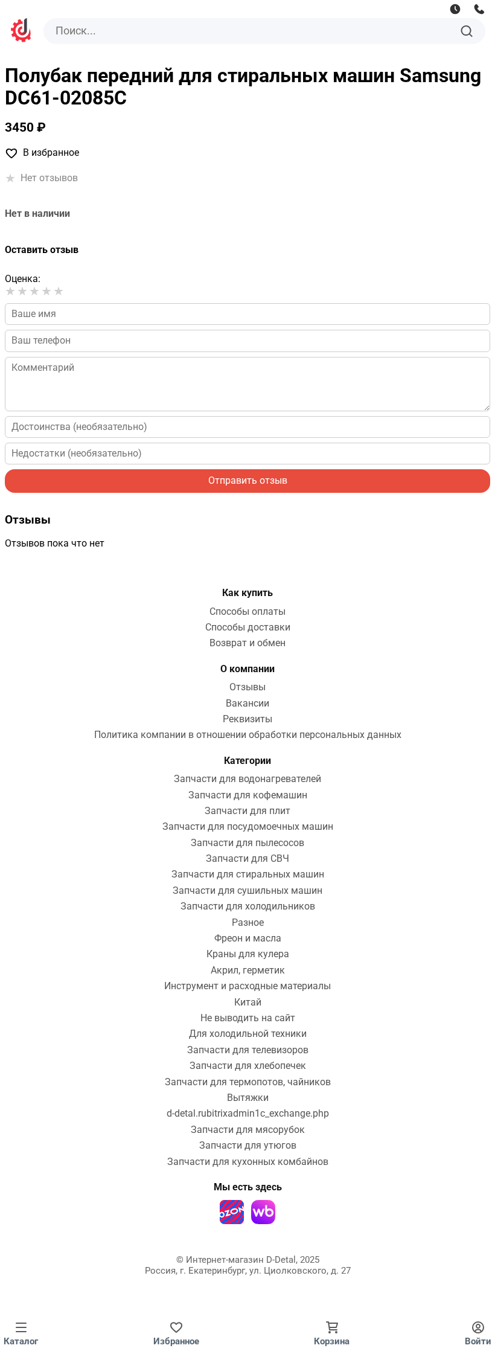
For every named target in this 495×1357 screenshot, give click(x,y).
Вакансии (247, 703)
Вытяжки (248, 1097)
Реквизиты (247, 719)
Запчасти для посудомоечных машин (247, 826)
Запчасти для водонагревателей (247, 779)
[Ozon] (232, 1212)
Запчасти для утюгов (247, 1145)
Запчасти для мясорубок (248, 1129)
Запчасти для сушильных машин (247, 890)
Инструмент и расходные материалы (247, 986)
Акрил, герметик (248, 970)
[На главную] (22, 31)
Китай (247, 1002)
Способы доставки (247, 627)
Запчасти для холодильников (247, 906)
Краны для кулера (247, 954)
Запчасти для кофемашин (247, 795)
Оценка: (22, 278)
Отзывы (247, 687)
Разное (248, 922)
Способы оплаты (247, 611)
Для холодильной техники (248, 1033)
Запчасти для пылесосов (247, 843)
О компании (247, 669)
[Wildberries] (263, 1212)
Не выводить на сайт (247, 1018)
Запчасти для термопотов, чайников (248, 1082)
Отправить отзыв (247, 480)
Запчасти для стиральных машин (247, 874)
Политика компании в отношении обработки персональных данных (247, 735)
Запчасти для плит (247, 811)
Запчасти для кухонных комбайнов (247, 1161)
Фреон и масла (247, 938)
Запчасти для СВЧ (247, 858)
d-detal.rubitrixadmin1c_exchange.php (248, 1113)
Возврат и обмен (247, 643)
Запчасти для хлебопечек (248, 1065)
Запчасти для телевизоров (247, 1050)
